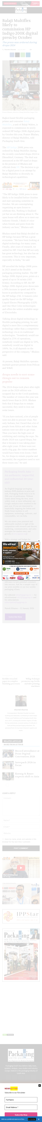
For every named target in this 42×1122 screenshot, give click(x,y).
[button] (21, 1119)
